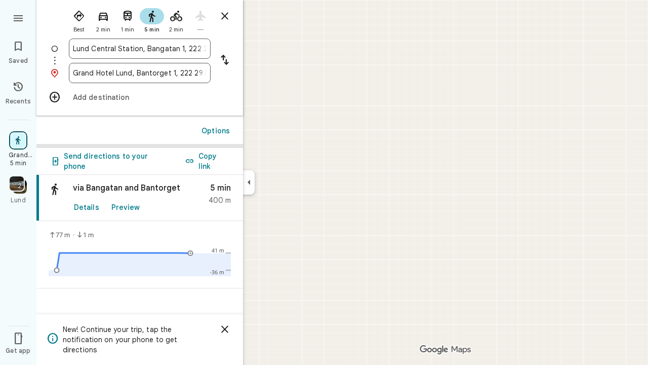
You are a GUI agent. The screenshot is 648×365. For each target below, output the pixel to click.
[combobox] (140, 49)
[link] (139, 198)
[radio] (79, 19)
